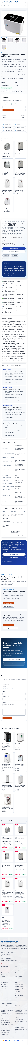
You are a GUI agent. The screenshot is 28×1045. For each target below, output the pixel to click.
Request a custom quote (14, 659)
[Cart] (25, 2)
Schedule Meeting (14, 557)
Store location (18, 969)
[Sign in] (22, 2)
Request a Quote (14, 248)
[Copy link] (19, 91)
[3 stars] (8, 688)
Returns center (18, 976)
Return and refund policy (6, 974)
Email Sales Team (14, 554)
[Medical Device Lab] (11, 2)
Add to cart (8, 110)
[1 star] (4, 688)
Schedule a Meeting (14, 251)
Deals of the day (18, 970)
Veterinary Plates (19, 986)
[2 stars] (6, 688)
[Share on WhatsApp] (6, 91)
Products (6, 5)
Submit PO (3, 988)
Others (16, 993)
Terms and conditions (6, 972)
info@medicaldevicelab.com (10, 960)
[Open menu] (2, 2)
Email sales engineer (8, 606)
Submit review (7, 718)
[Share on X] (11, 91)
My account (3, 984)
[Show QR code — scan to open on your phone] (21, 91)
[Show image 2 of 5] (11, 40)
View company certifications (10, 628)
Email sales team (14, 664)
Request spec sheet (8, 603)
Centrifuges (17, 991)
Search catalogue (19, 997)
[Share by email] (8, 91)
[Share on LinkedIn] (13, 91)
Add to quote (20, 110)
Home (2, 5)
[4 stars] (10, 688)
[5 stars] (12, 688)
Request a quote (4, 986)
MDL (2, 52)
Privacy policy (4, 970)
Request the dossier (8, 625)
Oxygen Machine (12, 5)
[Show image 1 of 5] (4, 40)
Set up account (4, 982)
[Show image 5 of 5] (4, 47)
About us (3, 969)
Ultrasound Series (19, 984)
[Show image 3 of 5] (17, 40)
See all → (25, 821)
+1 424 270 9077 (9, 958)
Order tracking (18, 972)
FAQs (16, 974)
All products (17, 982)
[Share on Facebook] (16, 91)
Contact (3, 976)
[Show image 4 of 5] (24, 40)
